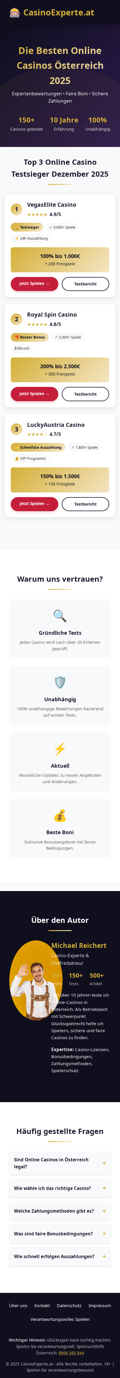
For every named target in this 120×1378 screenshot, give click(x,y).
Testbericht (85, 284)
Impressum (100, 1305)
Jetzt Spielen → (35, 283)
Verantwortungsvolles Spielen (60, 1319)
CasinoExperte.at (51, 12)
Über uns (18, 1305)
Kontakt (42, 1305)
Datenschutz (69, 1305)
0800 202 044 (71, 1353)
